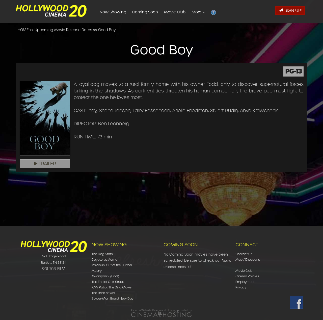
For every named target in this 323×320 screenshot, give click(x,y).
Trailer (46, 163)
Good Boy (107, 29)
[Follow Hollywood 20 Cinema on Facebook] (296, 302)
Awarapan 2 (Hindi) (105, 276)
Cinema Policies (247, 276)
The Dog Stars (102, 254)
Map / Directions (247, 259)
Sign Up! (292, 10)
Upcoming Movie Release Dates (63, 29)
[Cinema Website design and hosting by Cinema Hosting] (161, 313)
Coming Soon (145, 12)
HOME (23, 29)
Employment (244, 282)
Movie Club (174, 12)
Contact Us (243, 254)
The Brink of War (103, 293)
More (197, 12)
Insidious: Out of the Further (112, 265)
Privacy (241, 287)
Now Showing (113, 12)
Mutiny (97, 270)
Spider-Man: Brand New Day (112, 298)
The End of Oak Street (108, 282)
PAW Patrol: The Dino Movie (111, 287)
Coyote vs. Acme (104, 259)
